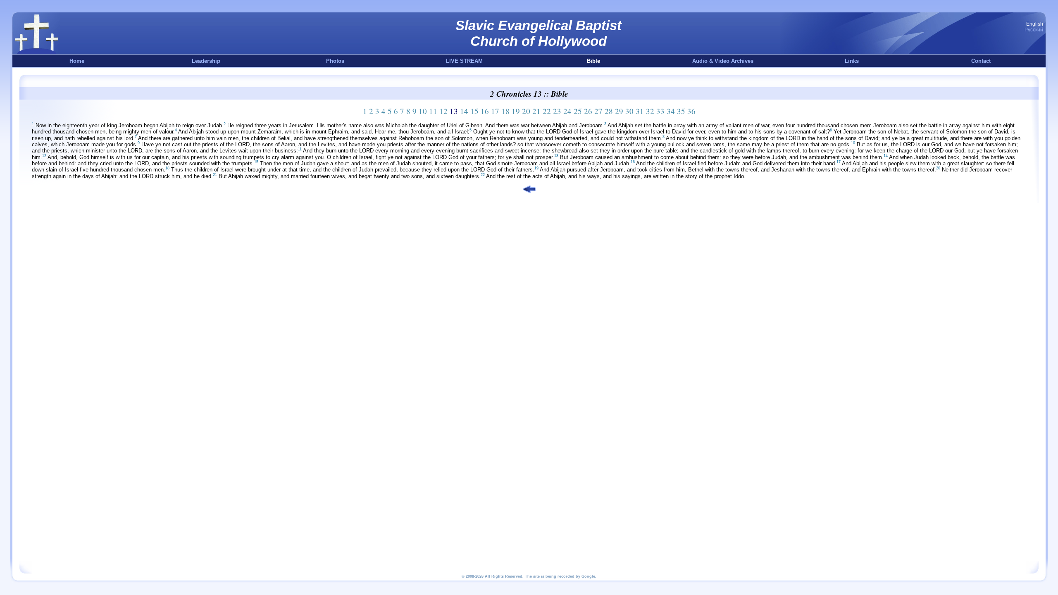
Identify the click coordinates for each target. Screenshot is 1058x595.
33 (660, 111)
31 (640, 111)
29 (619, 111)
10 (423, 111)
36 (691, 111)
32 (650, 111)
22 (547, 111)
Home (76, 61)
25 (578, 111)
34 (671, 111)
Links (852, 61)
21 (536, 111)
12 (443, 111)
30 (629, 111)
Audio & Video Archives (722, 61)
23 (557, 111)
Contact (981, 61)
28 (609, 111)
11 (433, 111)
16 (485, 111)
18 (505, 111)
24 (567, 111)
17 (495, 111)
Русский (1034, 30)
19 (516, 111)
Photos (335, 61)
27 (598, 111)
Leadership (206, 61)
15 (474, 111)
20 (526, 111)
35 (681, 111)
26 (588, 111)
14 (464, 111)
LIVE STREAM (464, 61)
